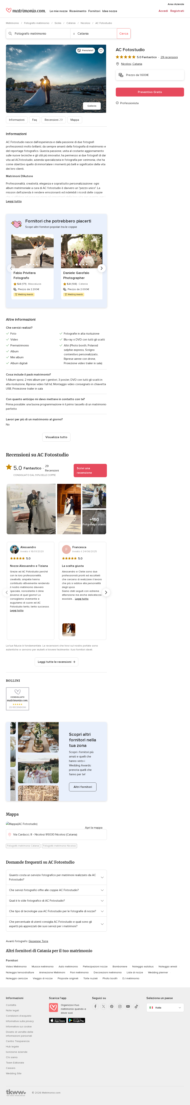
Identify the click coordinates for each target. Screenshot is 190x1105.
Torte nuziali (90, 978)
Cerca (123, 33)
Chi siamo (12, 1057)
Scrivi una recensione (84, 470)
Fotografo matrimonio (37, 23)
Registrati (177, 11)
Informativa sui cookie (19, 1026)
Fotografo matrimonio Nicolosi (59, 845)
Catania (71, 23)
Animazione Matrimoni (52, 972)
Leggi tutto (14, 201)
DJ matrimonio (130, 978)
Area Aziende (176, 4)
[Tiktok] (136, 1006)
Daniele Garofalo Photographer (76, 275)
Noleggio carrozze (17, 978)
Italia (158, 1007)
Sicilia (58, 23)
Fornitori (94, 11)
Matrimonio (13, 23)
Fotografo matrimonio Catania (23, 845)
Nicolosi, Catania (131, 64)
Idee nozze (109, 11)
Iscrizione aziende (16, 1052)
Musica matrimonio (43, 966)
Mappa (75, 120)
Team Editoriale (15, 1062)
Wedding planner (158, 972)
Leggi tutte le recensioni (54, 662)
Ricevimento (77, 11)
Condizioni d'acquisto (18, 1015)
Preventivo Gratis (150, 92)
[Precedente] (11, 268)
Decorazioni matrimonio (108, 972)
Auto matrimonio (68, 966)
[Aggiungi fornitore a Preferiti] (101, 51)
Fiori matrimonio (79, 972)
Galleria (91, 105)
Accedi (163, 11)
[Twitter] (103, 1006)
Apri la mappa (93, 828)
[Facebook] (95, 1006)
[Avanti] (102, 268)
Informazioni (16, 120)
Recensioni (54, 120)
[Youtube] (128, 1006)
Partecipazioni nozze (95, 966)
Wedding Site (14, 1073)
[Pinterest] (111, 1006)
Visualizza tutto (56, 437)
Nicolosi (86, 23)
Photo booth (110, 978)
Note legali (12, 1010)
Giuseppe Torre (38, 941)
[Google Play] (76, 1022)
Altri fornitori (83, 787)
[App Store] (57, 1022)
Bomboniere (120, 966)
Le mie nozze (59, 11)
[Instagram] (120, 1006)
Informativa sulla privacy (20, 1021)
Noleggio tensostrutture (20, 972)
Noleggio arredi (168, 966)
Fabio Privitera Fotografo (25, 275)
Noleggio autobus (143, 966)
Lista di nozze (135, 972)
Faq (34, 120)
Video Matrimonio (16, 966)
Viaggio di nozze (43, 978)
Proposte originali (68, 978)
